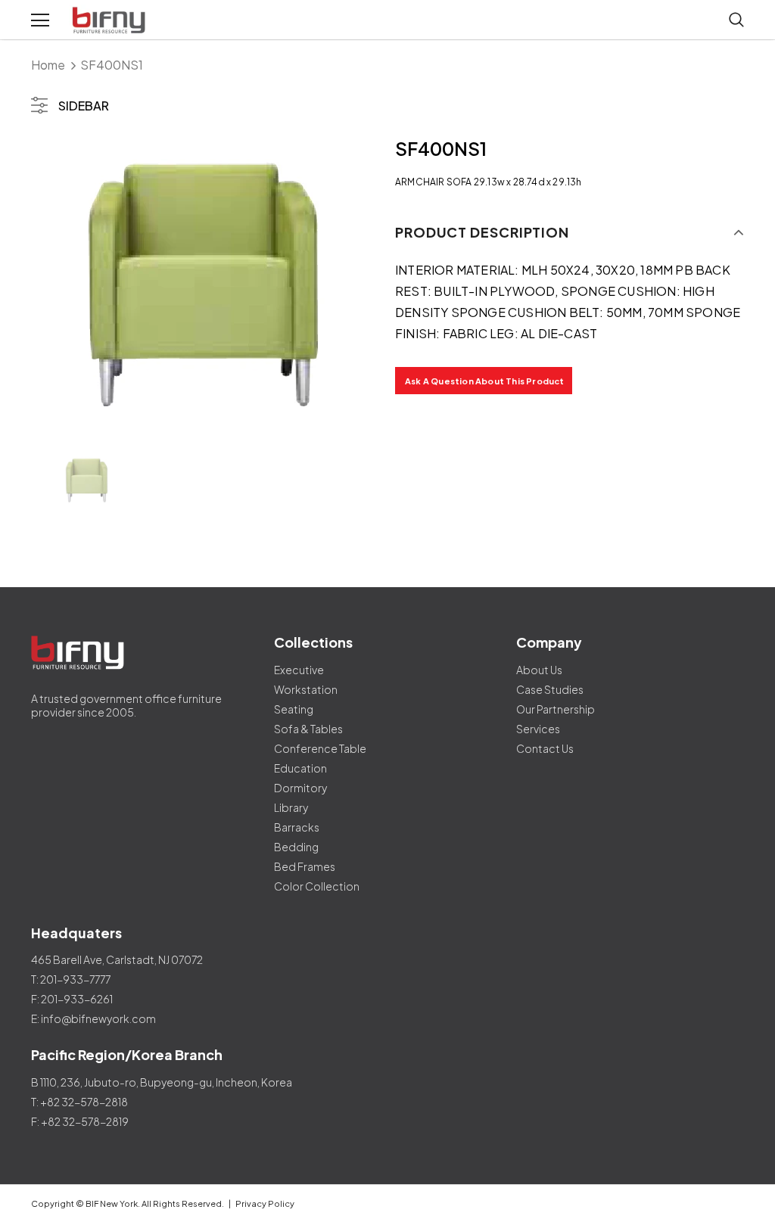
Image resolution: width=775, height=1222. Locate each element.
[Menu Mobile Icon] (40, 20)
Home (48, 65)
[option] (205, 286)
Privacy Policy (264, 1203)
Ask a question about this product (485, 381)
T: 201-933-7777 (70, 979)
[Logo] (110, 20)
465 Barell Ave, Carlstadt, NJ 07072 (117, 959)
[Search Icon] (736, 20)
